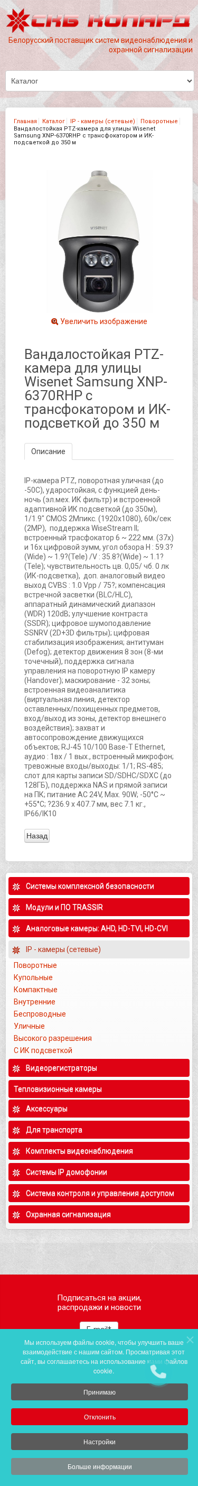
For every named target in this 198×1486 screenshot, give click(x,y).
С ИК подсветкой (44, 1050)
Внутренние (34, 1002)
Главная (25, 121)
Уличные (30, 1026)
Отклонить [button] (100, 1416)
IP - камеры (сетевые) (102, 121)
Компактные (36, 989)
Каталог (53, 121)
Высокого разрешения (53, 1038)
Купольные (33, 977)
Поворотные (159, 121)
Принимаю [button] (99, 1391)
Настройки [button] (99, 1441)
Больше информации (100, 1466)
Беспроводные (40, 1014)
